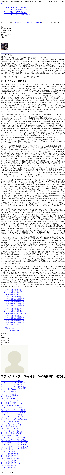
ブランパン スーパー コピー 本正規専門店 (13, 411)
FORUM (6, 6)
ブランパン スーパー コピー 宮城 (11, 405)
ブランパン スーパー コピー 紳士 (11, 418)
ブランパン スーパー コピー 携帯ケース (13, 407)
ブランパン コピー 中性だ (8, 389)
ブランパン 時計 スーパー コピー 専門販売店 (14, 441)
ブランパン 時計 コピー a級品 (10, 427)
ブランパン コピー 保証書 (8, 391)
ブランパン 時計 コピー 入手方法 (11, 428)
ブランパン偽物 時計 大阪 (12, 324)
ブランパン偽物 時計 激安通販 (13, 291)
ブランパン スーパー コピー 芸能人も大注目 (14, 419)
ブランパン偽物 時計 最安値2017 (10, 464)
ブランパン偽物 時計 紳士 (8, 465)
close (2, 3)
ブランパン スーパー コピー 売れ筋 (11, 404)
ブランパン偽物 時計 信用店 (9, 451)
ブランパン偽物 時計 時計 (8, 462)
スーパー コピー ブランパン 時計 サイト (16, 9)
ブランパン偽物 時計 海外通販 (13, 289)
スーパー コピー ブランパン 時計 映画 (15, 13)
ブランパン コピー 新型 (8, 397)
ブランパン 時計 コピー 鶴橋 (9, 435)
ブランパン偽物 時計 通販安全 (13, 310)
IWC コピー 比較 (9, 329)
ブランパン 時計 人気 (7, 449)
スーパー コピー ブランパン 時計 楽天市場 (17, 14)
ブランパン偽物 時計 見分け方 (10, 467)
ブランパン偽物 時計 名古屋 (9, 455)
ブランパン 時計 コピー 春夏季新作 (11, 432)
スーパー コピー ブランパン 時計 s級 (15, 7)
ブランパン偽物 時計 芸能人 (12, 296)
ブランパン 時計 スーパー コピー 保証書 (13, 437)
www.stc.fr (7, 327)
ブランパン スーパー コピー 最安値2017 (13, 409)
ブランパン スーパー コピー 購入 (11, 423)
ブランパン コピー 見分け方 (9, 400)
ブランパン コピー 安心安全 (9, 395)
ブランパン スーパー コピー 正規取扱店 (13, 412)
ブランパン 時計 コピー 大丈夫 (10, 430)
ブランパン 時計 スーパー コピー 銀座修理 (14, 448)
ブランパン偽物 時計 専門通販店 (14, 298)
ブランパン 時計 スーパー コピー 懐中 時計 (14, 442)
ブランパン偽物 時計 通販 (12, 293)
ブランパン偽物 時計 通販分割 (13, 312)
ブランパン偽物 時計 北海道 (9, 453)
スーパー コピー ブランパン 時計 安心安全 (17, 11)
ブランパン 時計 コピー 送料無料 (11, 434)
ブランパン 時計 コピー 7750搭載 (11, 425)
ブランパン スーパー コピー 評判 (11, 421)
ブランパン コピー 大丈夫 (8, 393)
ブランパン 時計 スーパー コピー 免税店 (13, 439)
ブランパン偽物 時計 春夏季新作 (10, 460)
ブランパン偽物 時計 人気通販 (13, 308)
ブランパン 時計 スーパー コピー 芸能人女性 (14, 446)
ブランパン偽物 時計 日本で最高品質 (15, 313)
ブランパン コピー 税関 (8, 398)
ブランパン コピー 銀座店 (8, 402)
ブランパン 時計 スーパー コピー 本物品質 (14, 444)
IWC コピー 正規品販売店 (12, 330)
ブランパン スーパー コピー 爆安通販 (12, 416)
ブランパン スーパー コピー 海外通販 (12, 414)
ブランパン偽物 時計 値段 (12, 315)
